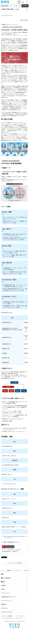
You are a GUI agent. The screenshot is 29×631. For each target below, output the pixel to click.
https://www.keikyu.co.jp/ (10, 483)
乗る (2, 574)
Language (19, 2)
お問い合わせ (4, 608)
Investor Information (6, 612)
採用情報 (3, 604)
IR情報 (2, 589)
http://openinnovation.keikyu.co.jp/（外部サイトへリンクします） (15, 429)
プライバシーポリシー (21, 616)
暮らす (3, 582)
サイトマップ (19, 618)
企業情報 (3, 585)
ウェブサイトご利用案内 (6, 616)
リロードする (27, 9)
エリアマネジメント (6, 600)
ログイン (16, 5)
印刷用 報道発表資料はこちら (10, 542)
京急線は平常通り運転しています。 (10, 9)
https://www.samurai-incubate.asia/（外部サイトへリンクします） (15, 537)
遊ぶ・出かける (6, 578)
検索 (23, 2)
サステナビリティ (5, 593)
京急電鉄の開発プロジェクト (8, 597)
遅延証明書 (25, 5)
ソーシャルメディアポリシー (7, 618)
